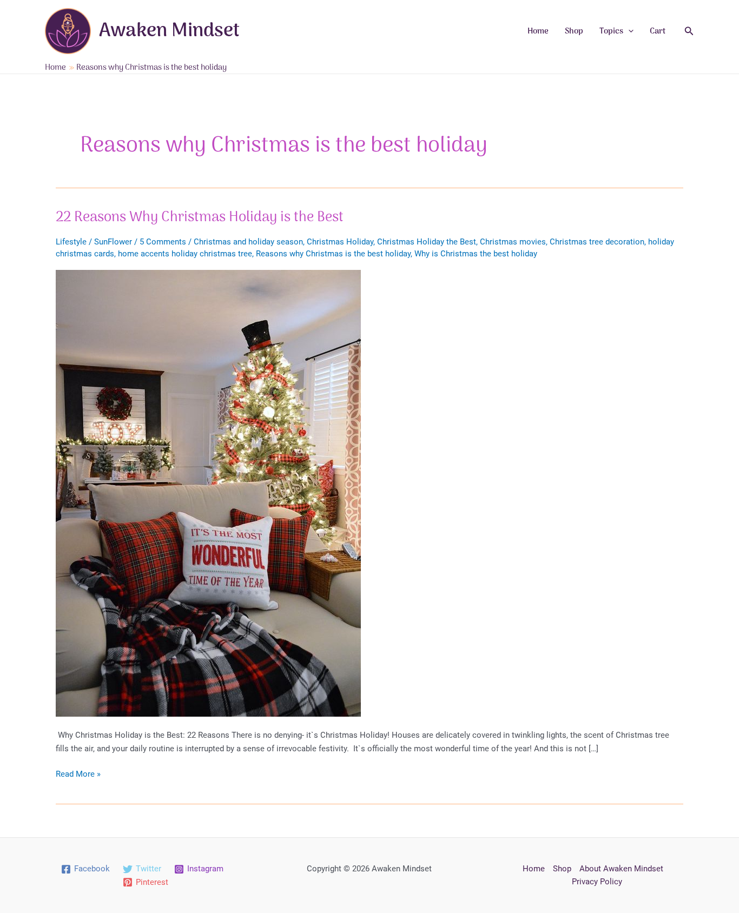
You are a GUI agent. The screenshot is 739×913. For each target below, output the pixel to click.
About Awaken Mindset (621, 869)
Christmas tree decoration (597, 242)
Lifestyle (71, 242)
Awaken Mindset (169, 31)
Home (538, 31)
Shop (574, 31)
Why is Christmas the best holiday (475, 254)
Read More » (78, 775)
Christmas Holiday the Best (426, 242)
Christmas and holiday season (248, 242)
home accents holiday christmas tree (185, 254)
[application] (628, 31)
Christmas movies (513, 242)
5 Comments (163, 242)
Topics (611, 31)
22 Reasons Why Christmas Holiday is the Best (200, 217)
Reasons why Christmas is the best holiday (333, 254)
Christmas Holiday (340, 242)
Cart (657, 31)
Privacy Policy (597, 881)
